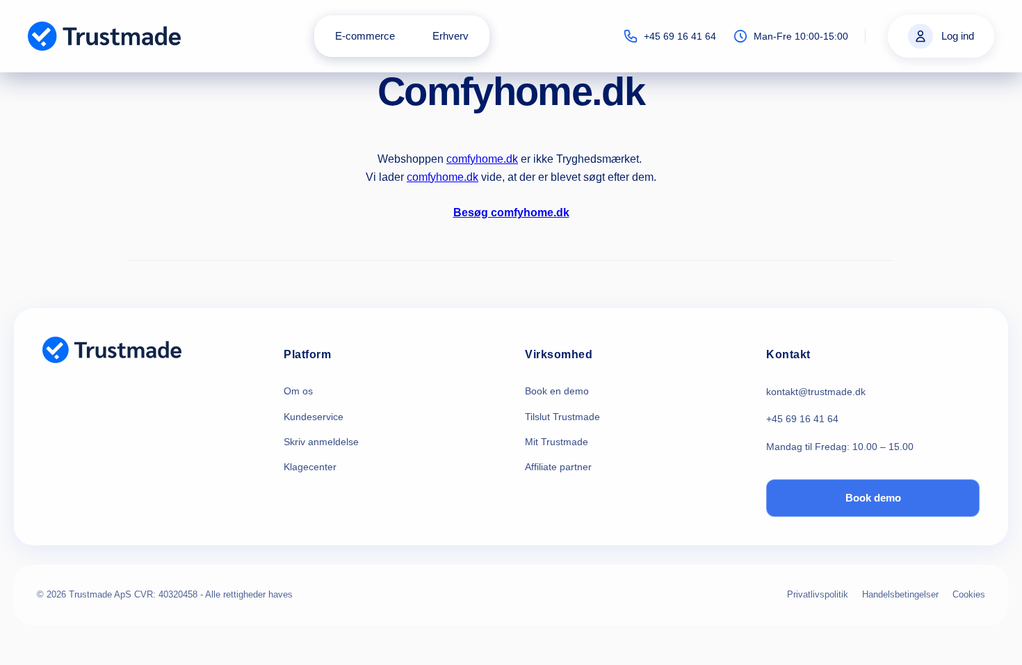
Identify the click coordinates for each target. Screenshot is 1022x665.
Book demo (873, 498)
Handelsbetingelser (900, 594)
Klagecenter (310, 466)
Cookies (968, 594)
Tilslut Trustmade (562, 416)
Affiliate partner (558, 466)
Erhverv (450, 36)
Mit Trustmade (556, 441)
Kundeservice (313, 416)
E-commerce (365, 36)
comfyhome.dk (482, 159)
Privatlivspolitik (817, 594)
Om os (298, 390)
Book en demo (557, 390)
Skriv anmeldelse (321, 441)
